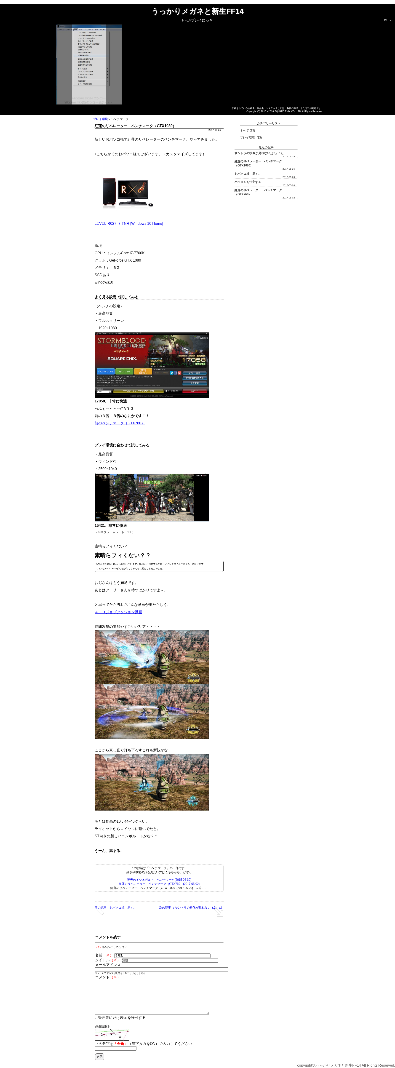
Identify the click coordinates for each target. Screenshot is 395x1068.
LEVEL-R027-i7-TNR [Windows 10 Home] (129, 223)
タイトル (108, 960)
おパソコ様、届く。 (248, 173)
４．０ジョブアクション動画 (118, 612)
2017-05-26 (289, 169)
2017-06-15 (289, 156)
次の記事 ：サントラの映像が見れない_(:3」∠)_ (191, 907)
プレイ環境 (100, 119)
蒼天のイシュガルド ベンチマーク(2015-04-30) (159, 879)
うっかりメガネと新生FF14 (197, 11)
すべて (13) (247, 130)
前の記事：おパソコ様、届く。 (115, 907)
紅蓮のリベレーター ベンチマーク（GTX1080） (258, 163)
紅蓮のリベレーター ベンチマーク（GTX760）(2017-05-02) (159, 884)
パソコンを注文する (248, 182)
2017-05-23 (289, 177)
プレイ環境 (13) (251, 137)
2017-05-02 (289, 197)
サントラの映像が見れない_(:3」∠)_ (259, 153)
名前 (104, 955)
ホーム (388, 20)
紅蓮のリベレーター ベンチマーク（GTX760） (258, 192)
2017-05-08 (289, 185)
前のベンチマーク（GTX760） (120, 423)
